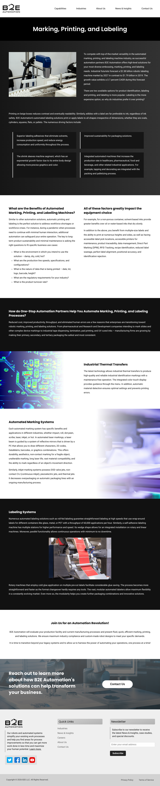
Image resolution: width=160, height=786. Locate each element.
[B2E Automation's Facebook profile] (18, 762)
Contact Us (147, 8)
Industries (81, 8)
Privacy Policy (127, 780)
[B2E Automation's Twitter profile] (10, 762)
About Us (100, 8)
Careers (61, 737)
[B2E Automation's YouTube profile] (32, 762)
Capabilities (60, 8)
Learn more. (35, 749)
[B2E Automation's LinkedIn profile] (25, 762)
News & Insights (123, 8)
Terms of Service (146, 780)
